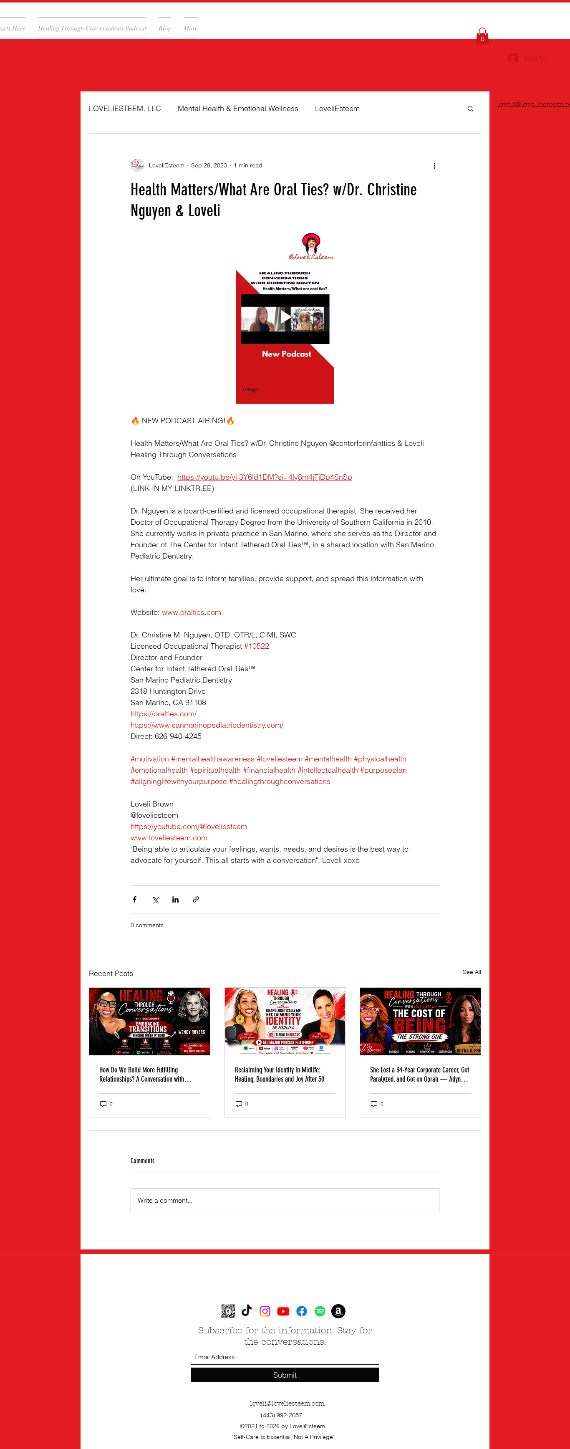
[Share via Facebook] (135, 899)
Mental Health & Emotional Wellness (238, 108)
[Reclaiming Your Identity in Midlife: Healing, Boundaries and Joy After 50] (285, 1021)
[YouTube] (283, 1311)
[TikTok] (247, 1311)
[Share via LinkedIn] (175, 899)
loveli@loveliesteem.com (287, 1403)
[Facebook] (302, 1311)
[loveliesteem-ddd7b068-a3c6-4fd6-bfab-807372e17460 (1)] (228, 1311)
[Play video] (285, 316)
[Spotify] (320, 1311)
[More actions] (434, 165)
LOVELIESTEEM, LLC (125, 108)
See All (472, 972)
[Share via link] (196, 899)
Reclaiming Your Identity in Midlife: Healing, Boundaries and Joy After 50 (279, 1074)
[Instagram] (265, 1311)
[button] (482, 36)
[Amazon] (338, 1311)
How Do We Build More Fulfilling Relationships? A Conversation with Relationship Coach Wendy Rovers (141, 1074)
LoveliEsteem (337, 108)
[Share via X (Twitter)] (155, 899)
